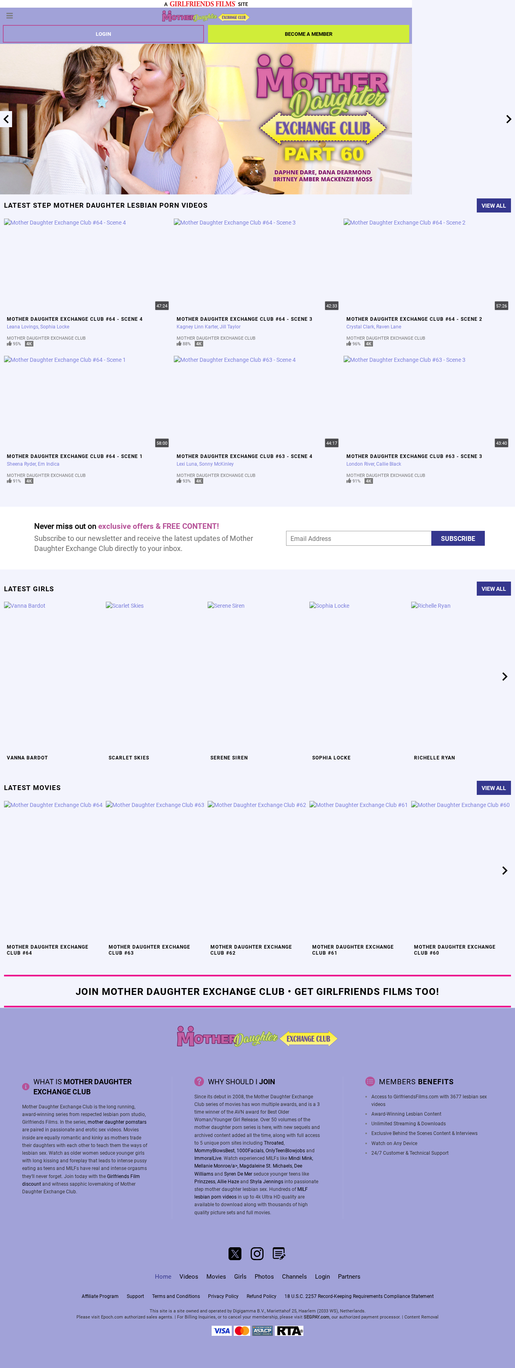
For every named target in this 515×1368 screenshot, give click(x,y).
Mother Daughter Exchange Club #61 (353, 949)
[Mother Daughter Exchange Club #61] (359, 871)
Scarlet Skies (129, 757)
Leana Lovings (22, 326)
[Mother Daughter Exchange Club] (205, 16)
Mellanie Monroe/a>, (216, 1165)
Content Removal (421, 1317)
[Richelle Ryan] (461, 676)
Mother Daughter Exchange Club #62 (251, 949)
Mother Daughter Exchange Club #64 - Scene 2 (414, 319)
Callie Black (388, 463)
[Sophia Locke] (359, 676)
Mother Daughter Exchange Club (46, 338)
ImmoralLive (207, 1158)
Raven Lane (388, 326)
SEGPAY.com (317, 1317)
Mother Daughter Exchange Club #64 (48, 949)
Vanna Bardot (27, 757)
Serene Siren (229, 757)
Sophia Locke (54, 326)
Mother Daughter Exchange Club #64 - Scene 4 (75, 319)
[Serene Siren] (257, 676)
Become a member (308, 33)
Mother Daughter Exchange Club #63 (149, 949)
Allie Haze (228, 1181)
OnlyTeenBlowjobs (285, 1150)
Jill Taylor (230, 326)
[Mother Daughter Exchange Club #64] (54, 871)
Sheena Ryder (21, 463)
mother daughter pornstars (117, 1121)
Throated (274, 1142)
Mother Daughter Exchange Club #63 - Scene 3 (414, 456)
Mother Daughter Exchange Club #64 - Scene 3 (245, 319)
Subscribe (458, 538)
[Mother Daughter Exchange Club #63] (156, 871)
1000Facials (250, 1150)
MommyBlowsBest (214, 1150)
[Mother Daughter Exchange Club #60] (461, 871)
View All (494, 205)
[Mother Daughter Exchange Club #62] (257, 871)
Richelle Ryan (434, 757)
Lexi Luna (187, 463)
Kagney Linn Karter (197, 326)
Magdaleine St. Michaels (265, 1165)
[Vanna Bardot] (54, 676)
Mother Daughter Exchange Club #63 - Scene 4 (245, 456)
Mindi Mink (300, 1158)
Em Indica (49, 463)
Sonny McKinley (216, 463)
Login (103, 33)
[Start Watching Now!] (206, 119)
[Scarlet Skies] (156, 676)
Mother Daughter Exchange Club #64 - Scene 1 (75, 456)
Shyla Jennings (266, 1181)
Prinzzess (204, 1181)
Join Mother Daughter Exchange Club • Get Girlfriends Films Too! (257, 991)
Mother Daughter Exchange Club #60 (455, 949)
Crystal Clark (360, 326)
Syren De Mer (238, 1173)
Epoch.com (112, 1317)
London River (360, 463)
